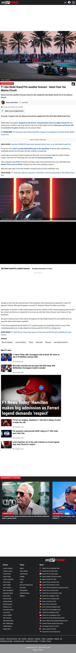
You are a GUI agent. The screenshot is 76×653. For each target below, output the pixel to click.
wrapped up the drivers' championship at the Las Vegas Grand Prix (44, 123)
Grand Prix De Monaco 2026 (50, 585)
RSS (19, 639)
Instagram (50, 639)
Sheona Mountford (12, 102)
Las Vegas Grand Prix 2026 (50, 626)
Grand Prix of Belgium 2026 (50, 596)
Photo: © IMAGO (5, 80)
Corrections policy (19, 641)
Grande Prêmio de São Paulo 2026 (52, 623)
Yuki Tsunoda (7, 618)
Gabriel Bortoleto (8, 620)
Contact (24, 639)
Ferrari (31, 342)
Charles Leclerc (7, 571)
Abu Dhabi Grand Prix (7, 83)
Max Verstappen (7, 342)
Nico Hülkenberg (8, 623)
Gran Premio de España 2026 (51, 607)
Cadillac (22, 576)
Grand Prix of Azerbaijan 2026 (51, 609)
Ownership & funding (32, 641)
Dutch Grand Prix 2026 (49, 601)
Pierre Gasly (6, 582)
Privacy (49, 641)
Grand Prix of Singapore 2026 (51, 615)
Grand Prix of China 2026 (50, 571)
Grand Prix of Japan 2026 (50, 574)
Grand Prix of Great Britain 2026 (52, 593)
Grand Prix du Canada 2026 (50, 582)
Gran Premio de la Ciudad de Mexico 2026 (55, 620)
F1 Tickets (42, 641)
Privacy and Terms (11, 639)
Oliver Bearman (7, 604)
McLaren (48, 342)
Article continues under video (38, 139)
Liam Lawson (7, 587)
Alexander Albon (8, 593)
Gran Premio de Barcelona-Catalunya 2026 (55, 587)
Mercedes (39, 342)
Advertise (30, 639)
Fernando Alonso (8, 609)
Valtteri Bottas (7, 626)
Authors (2, 639)
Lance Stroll (6, 612)
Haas (21, 582)
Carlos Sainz (7, 596)
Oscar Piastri (7, 576)
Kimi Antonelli (7, 598)
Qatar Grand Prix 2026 (49, 629)
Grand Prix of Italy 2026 (49, 604)
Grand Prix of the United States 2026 (53, 618)
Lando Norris (7, 574)
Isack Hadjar (7, 585)
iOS (61, 639)
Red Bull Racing (24, 593)
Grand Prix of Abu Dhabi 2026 (51, 632)
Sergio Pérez (7, 629)
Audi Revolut (24, 574)
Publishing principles (6, 641)
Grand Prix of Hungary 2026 (50, 598)
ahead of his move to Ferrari (11, 164)
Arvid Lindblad (7, 615)
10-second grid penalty (43, 158)
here (58, 328)
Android (56, 639)
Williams (22, 596)
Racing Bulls (23, 590)
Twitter (43, 639)
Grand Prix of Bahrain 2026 (50, 612)
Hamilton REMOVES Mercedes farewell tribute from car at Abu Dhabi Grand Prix (41, 144)
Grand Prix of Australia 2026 (51, 568)
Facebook (37, 639)
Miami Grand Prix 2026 (49, 579)
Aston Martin (24, 571)
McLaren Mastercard (26, 585)
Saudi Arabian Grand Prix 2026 (51, 576)
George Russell (7, 601)
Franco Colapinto (8, 579)
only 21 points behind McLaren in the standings (31, 148)
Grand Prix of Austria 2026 (50, 590)
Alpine (22, 568)
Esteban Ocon (7, 607)
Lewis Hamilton (21, 342)
